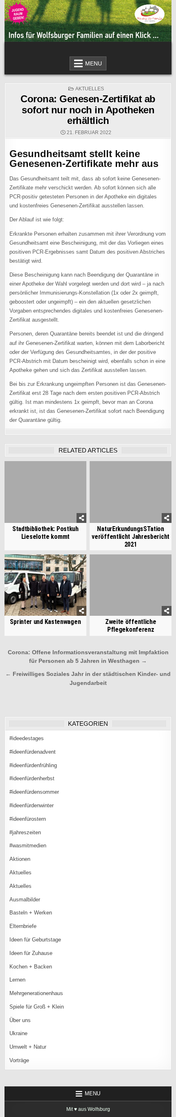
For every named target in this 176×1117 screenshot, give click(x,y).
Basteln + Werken (30, 913)
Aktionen (19, 859)
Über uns (20, 1020)
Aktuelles (89, 89)
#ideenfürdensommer (34, 792)
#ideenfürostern (27, 819)
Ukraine (18, 1033)
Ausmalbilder (24, 899)
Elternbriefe (22, 926)
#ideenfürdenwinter (31, 805)
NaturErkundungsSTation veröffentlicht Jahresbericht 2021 (130, 536)
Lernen (17, 980)
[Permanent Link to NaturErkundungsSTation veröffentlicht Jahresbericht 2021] (130, 491)
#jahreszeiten (25, 832)
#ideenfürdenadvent (32, 752)
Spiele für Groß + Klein (36, 1007)
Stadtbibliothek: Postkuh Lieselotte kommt (45, 532)
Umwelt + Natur (27, 1047)
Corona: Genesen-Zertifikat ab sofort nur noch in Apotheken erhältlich (88, 109)
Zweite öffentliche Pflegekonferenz (130, 625)
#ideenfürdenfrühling (33, 765)
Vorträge (19, 1060)
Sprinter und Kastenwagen (45, 622)
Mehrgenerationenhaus (36, 993)
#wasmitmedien (27, 845)
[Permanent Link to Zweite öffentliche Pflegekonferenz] (130, 585)
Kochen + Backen (30, 967)
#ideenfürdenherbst (31, 778)
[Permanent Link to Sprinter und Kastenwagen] (45, 585)
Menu (93, 63)
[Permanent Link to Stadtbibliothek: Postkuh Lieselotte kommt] (45, 491)
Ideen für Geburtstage (35, 940)
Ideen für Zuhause (30, 953)
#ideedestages (26, 738)
